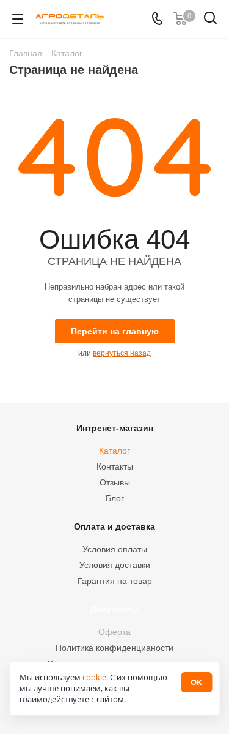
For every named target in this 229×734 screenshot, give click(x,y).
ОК (196, 681)
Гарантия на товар (115, 581)
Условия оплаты (114, 549)
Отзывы (115, 482)
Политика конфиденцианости (114, 648)
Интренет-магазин (114, 428)
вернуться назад (122, 353)
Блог (115, 498)
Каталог (114, 450)
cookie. (95, 677)
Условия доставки (114, 565)
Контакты (114, 466)
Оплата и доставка (114, 526)
